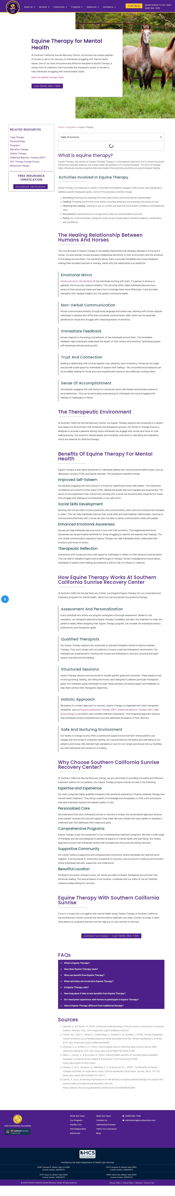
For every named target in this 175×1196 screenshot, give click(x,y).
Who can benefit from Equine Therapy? (84, 975)
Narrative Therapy (19, 149)
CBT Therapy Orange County (25, 161)
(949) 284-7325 (152, 8)
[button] (161, 137)
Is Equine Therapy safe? (76, 987)
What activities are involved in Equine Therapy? (89, 981)
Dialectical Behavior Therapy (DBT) (27, 157)
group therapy (67, 714)
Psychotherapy (17, 141)
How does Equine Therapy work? (81, 969)
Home (61, 127)
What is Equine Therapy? (77, 963)
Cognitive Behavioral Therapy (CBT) (98, 709)
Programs (15, 145)
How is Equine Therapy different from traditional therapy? (94, 1005)
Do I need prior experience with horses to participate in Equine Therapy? (101, 999)
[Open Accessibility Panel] (5, 599)
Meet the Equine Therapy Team (47, 77)
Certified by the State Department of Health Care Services (87, 1162)
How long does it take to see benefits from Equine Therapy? (95, 993)
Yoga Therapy (17, 137)
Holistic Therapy (18, 153)
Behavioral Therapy (20, 165)
